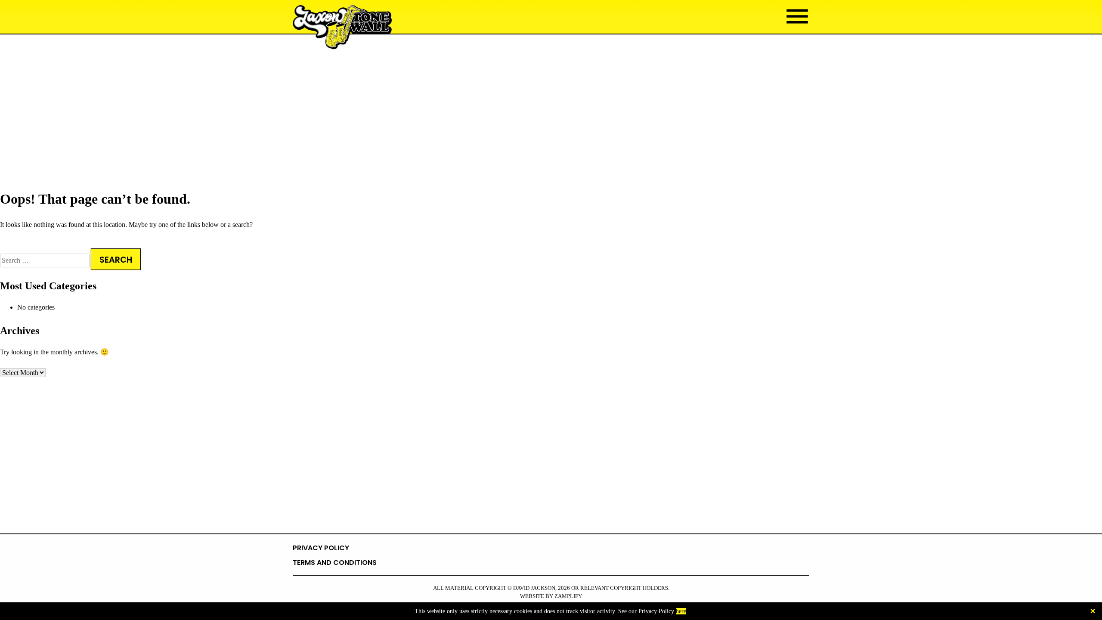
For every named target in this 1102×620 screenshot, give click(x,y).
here (681, 611)
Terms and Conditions (335, 562)
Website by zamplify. (551, 596)
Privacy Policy (321, 548)
